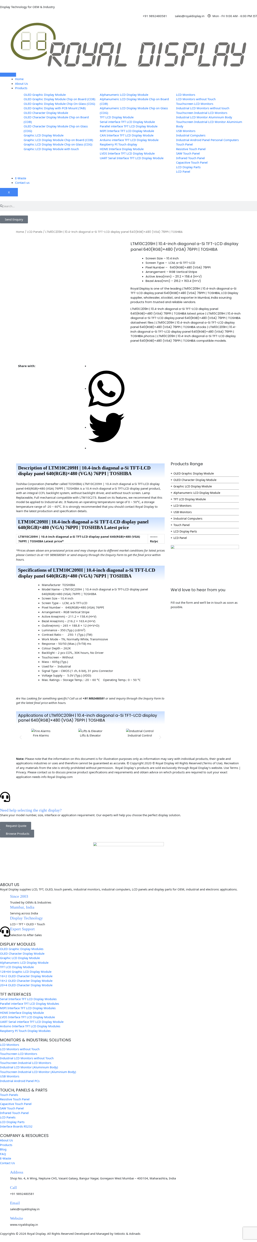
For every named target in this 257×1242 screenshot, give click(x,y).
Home (19, 79)
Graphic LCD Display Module (192, 486)
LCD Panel (180, 538)
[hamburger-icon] (8, 75)
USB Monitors (182, 512)
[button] (20, 737)
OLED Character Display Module (194, 480)
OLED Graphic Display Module (193, 473)
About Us (21, 83)
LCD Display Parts (185, 531)
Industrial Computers (187, 518)
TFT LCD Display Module (189, 499)
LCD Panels (34, 232)
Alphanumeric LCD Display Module (196, 493)
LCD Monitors (182, 506)
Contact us (22, 183)
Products (21, 88)
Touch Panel (181, 525)
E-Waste (20, 178)
